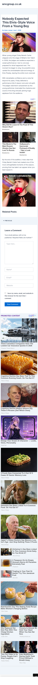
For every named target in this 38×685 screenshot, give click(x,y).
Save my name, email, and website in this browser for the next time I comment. (19, 295)
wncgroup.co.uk (11, 4)
